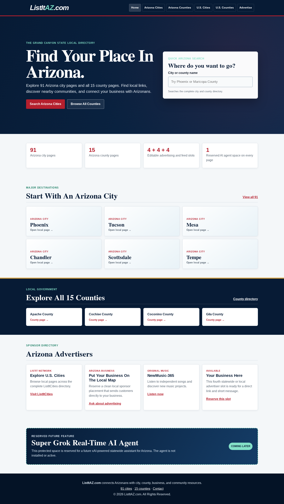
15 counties (142, 488)
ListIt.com (49, 8)
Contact (158, 488)
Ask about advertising (105, 403)
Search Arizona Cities (45, 104)
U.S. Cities (203, 7)
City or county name (183, 72)
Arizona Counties (179, 7)
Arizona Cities (153, 7)
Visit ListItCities (41, 394)
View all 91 (250, 197)
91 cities (126, 488)
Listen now (155, 394)
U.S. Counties (225, 7)
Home (135, 7)
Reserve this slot (218, 399)
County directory (245, 299)
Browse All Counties (85, 104)
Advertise (245, 7)
